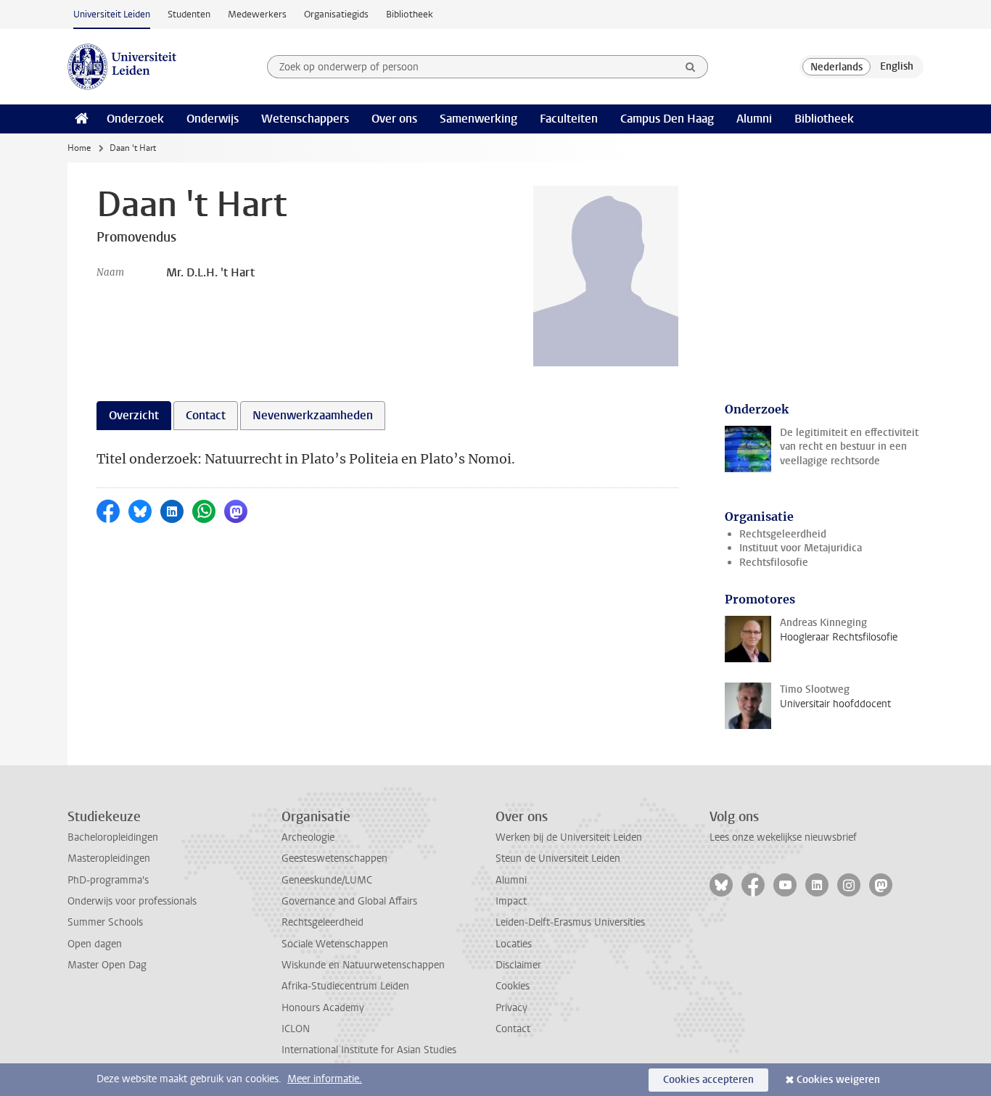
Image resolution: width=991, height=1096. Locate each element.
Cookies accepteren (708, 1080)
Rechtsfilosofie (773, 562)
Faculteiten (569, 118)
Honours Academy (322, 1008)
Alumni (754, 118)
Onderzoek (135, 118)
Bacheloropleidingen (112, 837)
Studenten (189, 14)
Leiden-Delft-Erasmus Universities (570, 922)
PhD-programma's (108, 880)
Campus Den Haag (667, 118)
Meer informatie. (324, 1079)
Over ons (394, 118)
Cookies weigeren (838, 1080)
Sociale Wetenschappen (334, 944)
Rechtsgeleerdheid (782, 534)
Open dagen (94, 944)
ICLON (295, 1029)
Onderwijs (212, 118)
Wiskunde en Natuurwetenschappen (363, 965)
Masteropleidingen (108, 858)
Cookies (512, 986)
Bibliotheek (409, 14)
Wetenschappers (305, 118)
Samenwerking (478, 118)
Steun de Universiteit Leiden (557, 858)
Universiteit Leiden (111, 14)
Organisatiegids (336, 14)
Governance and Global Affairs (349, 901)
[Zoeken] (690, 66)
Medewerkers (257, 14)
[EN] (897, 66)
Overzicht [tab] (134, 415)
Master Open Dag (107, 965)
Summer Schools (105, 922)
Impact (511, 901)
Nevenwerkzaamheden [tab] (312, 415)
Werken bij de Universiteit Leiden (568, 837)
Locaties (513, 944)
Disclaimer (518, 965)
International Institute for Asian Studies (368, 1050)
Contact (512, 1029)
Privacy (511, 1008)
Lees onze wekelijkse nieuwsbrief (783, 837)
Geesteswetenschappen (334, 858)
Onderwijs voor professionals (132, 901)
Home (79, 148)
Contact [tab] (206, 415)
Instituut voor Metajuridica (800, 548)
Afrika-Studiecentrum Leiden (345, 986)
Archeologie (307, 837)
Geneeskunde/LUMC (326, 880)
